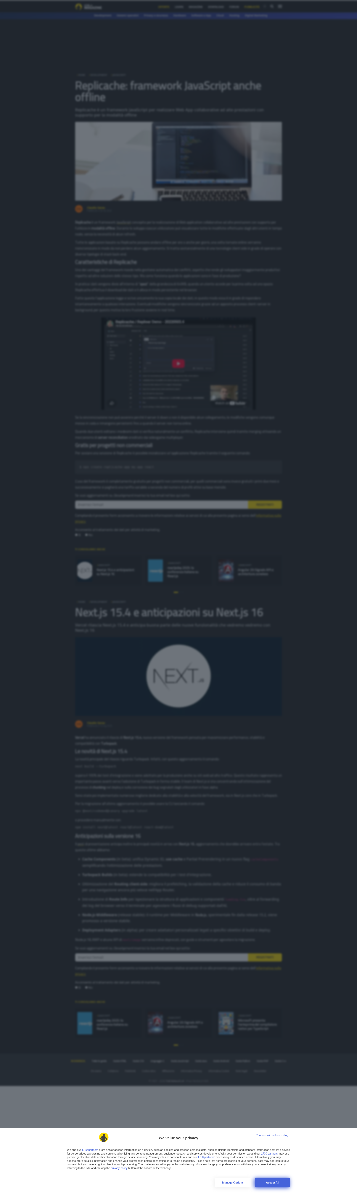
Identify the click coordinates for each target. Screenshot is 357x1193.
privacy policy (119, 1168)
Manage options (233, 1182)
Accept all (272, 1182)
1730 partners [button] (90, 1149)
